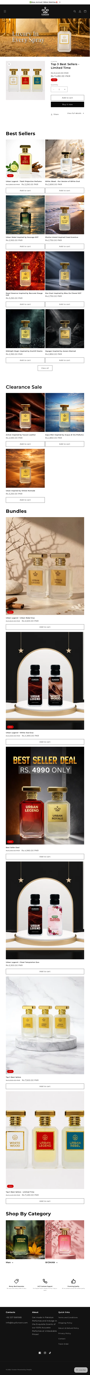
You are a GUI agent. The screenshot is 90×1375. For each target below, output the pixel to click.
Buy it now (67, 104)
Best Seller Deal (13, 847)
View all (45, 368)
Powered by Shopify (24, 1369)
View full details (74, 113)
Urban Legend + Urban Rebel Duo (20, 618)
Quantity (54, 85)
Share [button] (56, 114)
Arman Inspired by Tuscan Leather (21, 435)
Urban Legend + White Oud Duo (20, 733)
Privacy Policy (64, 1333)
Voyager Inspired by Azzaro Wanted (60, 351)
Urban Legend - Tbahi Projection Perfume (24, 181)
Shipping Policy (65, 1323)
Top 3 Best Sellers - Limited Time (20, 1192)
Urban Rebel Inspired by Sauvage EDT (22, 237)
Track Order (63, 1344)
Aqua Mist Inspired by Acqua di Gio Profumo (64, 435)
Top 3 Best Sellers (13, 1077)
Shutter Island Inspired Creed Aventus (61, 237)
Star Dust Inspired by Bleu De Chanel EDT (63, 293)
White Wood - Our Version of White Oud (62, 181)
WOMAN (50, 1262)
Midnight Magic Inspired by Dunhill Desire (24, 351)
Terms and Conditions (68, 1317)
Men (8, 1262)
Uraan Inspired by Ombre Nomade (20, 491)
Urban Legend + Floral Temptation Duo (22, 962)
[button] (5, 11)
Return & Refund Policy (68, 1328)
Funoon (14, 1369)
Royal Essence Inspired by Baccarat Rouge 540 (24, 294)
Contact (61, 1339)
